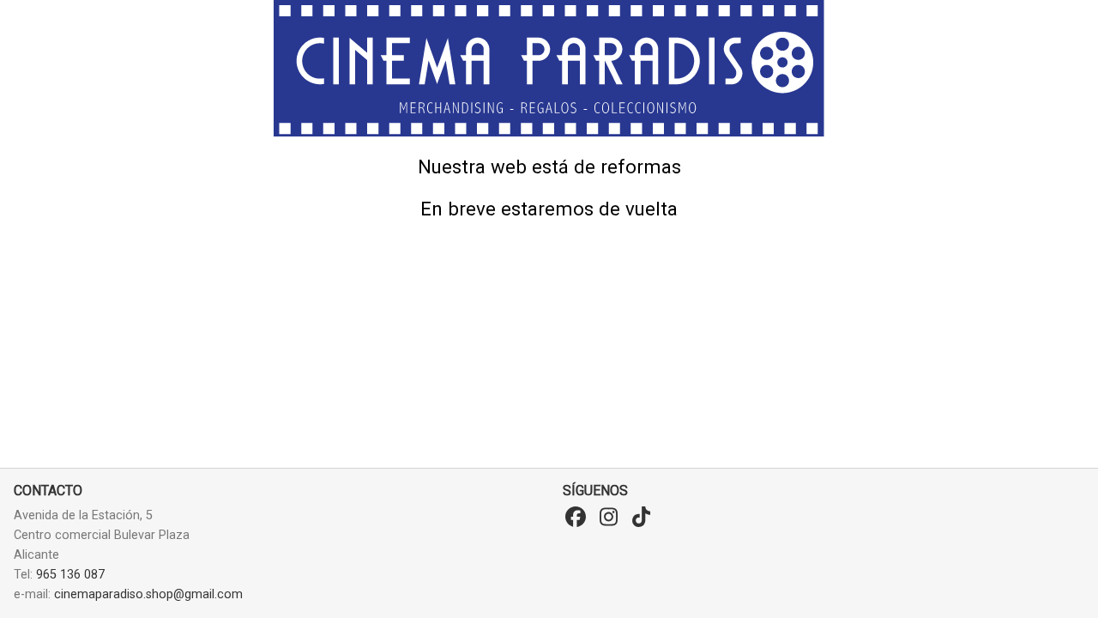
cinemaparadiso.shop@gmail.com (148, 594)
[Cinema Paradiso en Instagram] (608, 518)
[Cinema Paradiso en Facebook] (575, 518)
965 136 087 (70, 574)
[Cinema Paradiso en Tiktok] (641, 518)
